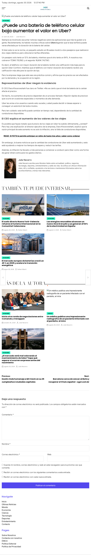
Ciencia (50, 313)
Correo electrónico (11, 454)
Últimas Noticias (9, 504)
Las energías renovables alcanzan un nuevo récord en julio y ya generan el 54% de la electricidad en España (67, 223)
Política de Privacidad (11, 546)
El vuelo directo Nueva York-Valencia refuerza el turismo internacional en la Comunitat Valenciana (21, 223)
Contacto (6, 524)
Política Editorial (9, 544)
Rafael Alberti (22, 230)
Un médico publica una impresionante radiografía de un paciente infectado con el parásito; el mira (68, 318)
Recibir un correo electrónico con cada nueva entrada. (28, 477)
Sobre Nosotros (9, 535)
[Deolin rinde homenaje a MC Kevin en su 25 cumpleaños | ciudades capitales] (3, 277)
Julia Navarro (20, 37)
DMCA (5, 541)
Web (49, 454)
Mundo (5, 507)
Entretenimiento (9, 521)
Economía (6, 20)
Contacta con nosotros (12, 538)
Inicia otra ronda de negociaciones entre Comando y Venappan (22, 317)
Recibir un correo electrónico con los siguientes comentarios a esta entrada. (37, 472)
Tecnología (7, 515)
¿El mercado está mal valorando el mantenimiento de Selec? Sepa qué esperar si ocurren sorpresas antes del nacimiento (21, 359)
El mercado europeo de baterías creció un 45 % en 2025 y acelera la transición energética (23, 263)
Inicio (4, 501)
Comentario (8, 414)
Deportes (6, 518)
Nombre (6, 444)
